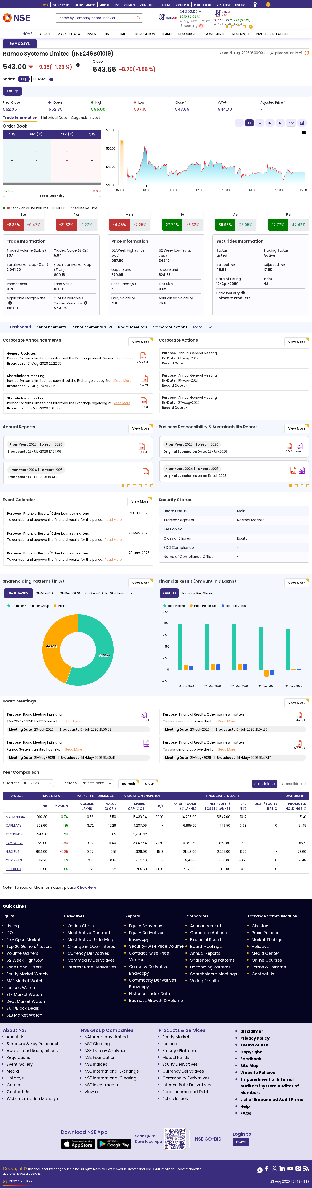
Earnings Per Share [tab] (197, 593)
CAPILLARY (13, 825)
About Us (15, 1037)
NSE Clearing (97, 1043)
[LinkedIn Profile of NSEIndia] (282, 1169)
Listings (104, 5)
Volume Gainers (22, 953)
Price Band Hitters (24, 967)
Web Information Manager (33, 1098)
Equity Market (175, 1037)
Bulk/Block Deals (22, 1008)
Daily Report (147, 5)
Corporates (182, 5)
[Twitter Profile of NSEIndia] (274, 1169)
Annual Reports (205, 953)
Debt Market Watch (25, 1001)
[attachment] (143, 355)
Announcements (51, 327)
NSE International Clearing (110, 1078)
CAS (45, 5)
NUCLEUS (12, 851)
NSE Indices (96, 1064)
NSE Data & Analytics (106, 1050)
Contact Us (223, 5)
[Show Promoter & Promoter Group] (28, 606)
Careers (15, 1085)
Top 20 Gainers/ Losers (29, 946)
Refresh (128, 783)
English (239, 5)
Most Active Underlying (90, 939)
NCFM (241, 1141)
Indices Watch (20, 987)
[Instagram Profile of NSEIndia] (298, 1169)
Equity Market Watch (27, 974)
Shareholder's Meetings (213, 974)
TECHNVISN (14, 834)
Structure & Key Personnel (32, 1043)
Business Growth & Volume (156, 1000)
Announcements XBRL (92, 327)
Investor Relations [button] (273, 33)
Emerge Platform (179, 1050)
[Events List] (268, 4)
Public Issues (175, 1098)
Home (27, 33)
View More (140, 341)
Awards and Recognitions (32, 1050)
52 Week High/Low (24, 960)
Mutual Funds (175, 1057)
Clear (149, 783)
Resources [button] (188, 33)
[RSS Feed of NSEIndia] (306, 1169)
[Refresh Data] (306, 53)
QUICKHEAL (14, 860)
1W (260, 123)
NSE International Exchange (112, 1071)
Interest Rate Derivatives (92, 967)
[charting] (302, 123)
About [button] (45, 33)
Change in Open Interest (92, 946)
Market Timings (267, 939)
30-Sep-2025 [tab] (96, 593)
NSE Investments (101, 1085)
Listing (12, 926)
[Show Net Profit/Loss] (234, 606)
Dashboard (20, 327)
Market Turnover (85, 5)
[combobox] (94, 18)
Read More (125, 358)
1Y (280, 123)
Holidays (165, 5)
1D (249, 123)
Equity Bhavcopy (145, 926)
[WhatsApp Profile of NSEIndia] (260, 1169)
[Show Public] (60, 606)
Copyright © (15, 1168)
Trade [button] (123, 33)
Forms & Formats (269, 967)
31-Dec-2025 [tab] (70, 593)
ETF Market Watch (24, 994)
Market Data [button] (69, 33)
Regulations (18, 1057)
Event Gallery (20, 1064)
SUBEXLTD (13, 869)
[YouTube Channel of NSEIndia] (290, 1169)
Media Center (265, 953)
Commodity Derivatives (91, 960)
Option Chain (61, 5)
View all (92, 1092)
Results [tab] (169, 593)
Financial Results (207, 939)
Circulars (129, 5)
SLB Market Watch (24, 1015)
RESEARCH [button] (240, 33)
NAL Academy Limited (106, 1037)
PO (239, 123)
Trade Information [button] (20, 117)
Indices (169, 1043)
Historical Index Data (149, 993)
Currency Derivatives (88, 953)
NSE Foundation (100, 1057)
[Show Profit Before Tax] (203, 606)
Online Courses (267, 960)
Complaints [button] (214, 33)
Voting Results (204, 981)
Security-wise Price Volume (156, 946)
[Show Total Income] (174, 606)
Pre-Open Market (23, 939)
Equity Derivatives (180, 1064)
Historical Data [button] (54, 117)
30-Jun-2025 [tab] (121, 593)
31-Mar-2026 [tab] (46, 593)
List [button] (108, 33)
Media (13, 1071)
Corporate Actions (170, 327)
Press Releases (202, 5)
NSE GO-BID (208, 1139)
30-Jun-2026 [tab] (18, 593)
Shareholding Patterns (212, 960)
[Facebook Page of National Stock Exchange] (266, 1169)
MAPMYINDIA (15, 817)
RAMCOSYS (20, 43)
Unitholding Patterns (210, 967)
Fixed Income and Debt (185, 1092)
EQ (23, 79)
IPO (117, 5)
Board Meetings (132, 327)
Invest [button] (92, 33)
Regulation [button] (145, 33)
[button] (195, 26)
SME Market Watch (25, 981)
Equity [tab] (12, 91)
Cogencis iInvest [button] (85, 117)
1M (270, 123)
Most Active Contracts (90, 933)
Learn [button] (167, 33)
